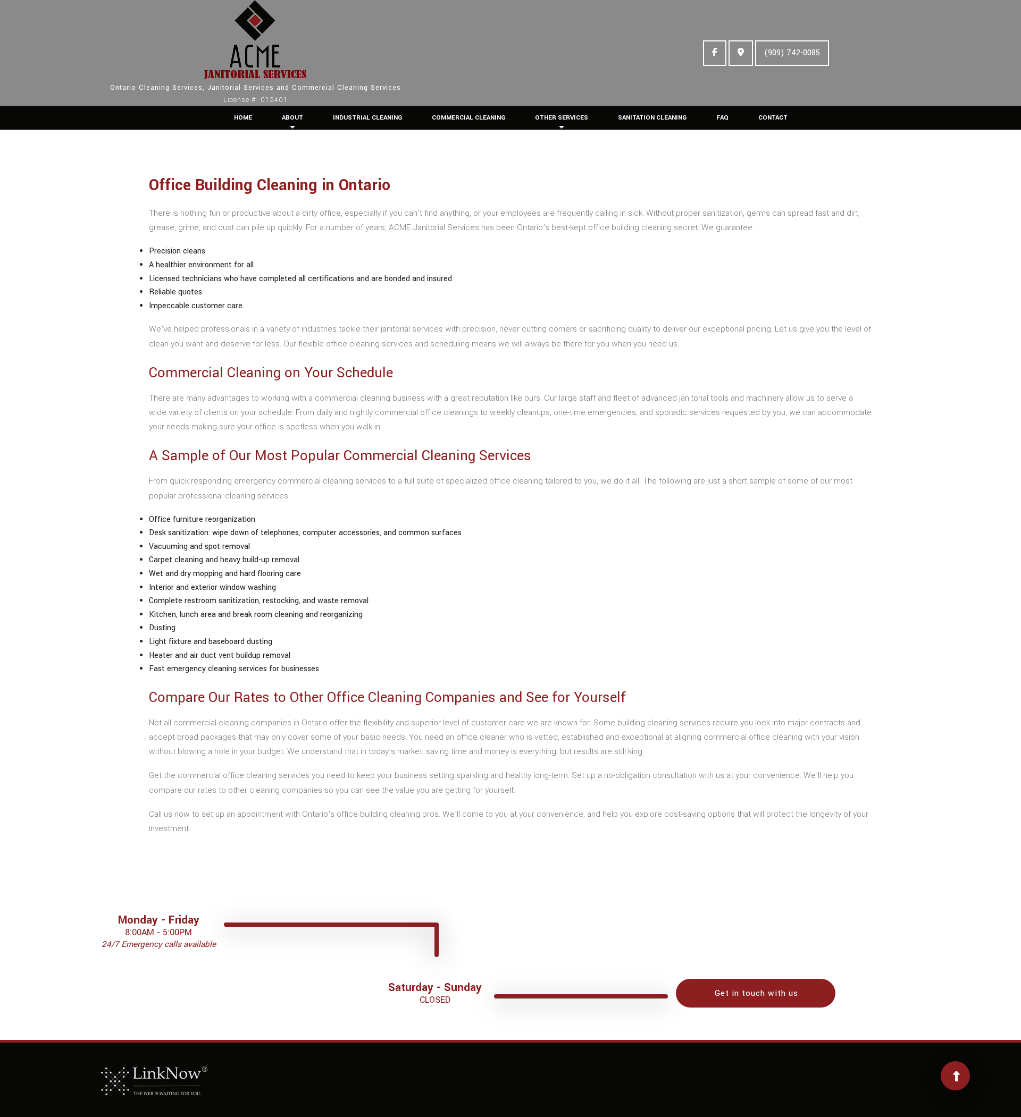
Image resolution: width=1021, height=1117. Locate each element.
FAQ (722, 117)
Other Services (561, 117)
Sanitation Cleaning (652, 117)
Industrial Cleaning (367, 117)
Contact (773, 117)
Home (243, 117)
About (292, 117)
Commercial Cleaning (468, 117)
